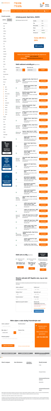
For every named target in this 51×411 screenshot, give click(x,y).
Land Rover (5, 69)
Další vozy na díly (43, 255)
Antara (6, 89)
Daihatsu (4, 41)
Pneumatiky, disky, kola (7, 150)
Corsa (6, 100)
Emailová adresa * (19, 296)
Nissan (4, 81)
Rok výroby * (36, 296)
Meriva (6, 107)
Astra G (6, 96)
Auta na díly (13, 10)
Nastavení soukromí (38, 407)
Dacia (4, 36)
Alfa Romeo (5, 23)
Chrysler (4, 56)
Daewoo (4, 38)
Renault (4, 119)
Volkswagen (5, 134)
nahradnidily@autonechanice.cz (35, 58)
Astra (6, 91)
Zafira (6, 114)
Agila (6, 86)
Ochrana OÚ (45, 407)
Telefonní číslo (21, 330)
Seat (4, 121)
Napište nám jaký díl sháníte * (22, 301)
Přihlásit (47, 10)
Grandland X (7, 102)
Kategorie (9, 19)
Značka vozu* (36, 287)
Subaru (4, 124)
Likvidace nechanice (18, 365)
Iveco (4, 61)
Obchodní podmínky (5, 378)
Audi (4, 25)
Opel (4, 84)
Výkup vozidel (25, 10)
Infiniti (4, 59)
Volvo (4, 137)
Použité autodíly (6, 10)
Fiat (4, 43)
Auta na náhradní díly (6, 367)
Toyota (4, 132)
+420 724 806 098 (42, 337)
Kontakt (36, 10)
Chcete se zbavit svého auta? (6, 182)
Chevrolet (4, 54)
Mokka (6, 109)
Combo (6, 98)
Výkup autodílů (19, 10)
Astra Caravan (7, 93)
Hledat (43, 69)
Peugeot (4, 116)
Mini (4, 76)
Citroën (4, 33)
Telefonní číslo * (19, 292)
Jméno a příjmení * (20, 287)
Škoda (4, 129)
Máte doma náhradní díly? (7, 166)
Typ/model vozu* (37, 292)
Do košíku (40, 46)
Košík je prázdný (46, 4)
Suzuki (4, 126)
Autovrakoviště (41, 10)
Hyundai (4, 51)
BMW (4, 28)
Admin (31, 407)
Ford (4, 46)
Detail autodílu (43, 80)
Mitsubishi (5, 79)
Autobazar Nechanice (18, 367)
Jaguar (4, 64)
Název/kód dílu (30, 67)
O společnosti (31, 10)
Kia (3, 66)
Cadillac (4, 31)
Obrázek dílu (36, 301)
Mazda (4, 71)
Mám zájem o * (5, 330)
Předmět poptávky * (6, 336)
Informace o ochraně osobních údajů (39, 308)
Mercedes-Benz (5, 74)
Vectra (6, 112)
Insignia (6, 105)
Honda (4, 48)
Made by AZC (26, 407)
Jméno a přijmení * (5, 323)
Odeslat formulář (39, 311)
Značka (4, 19)
